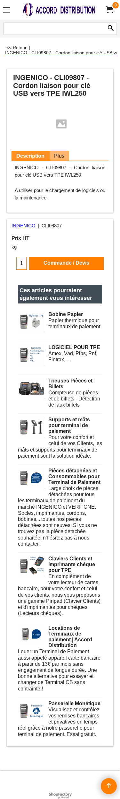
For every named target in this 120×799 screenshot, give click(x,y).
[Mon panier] (109, 10)
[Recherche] (111, 28)
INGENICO (24, 225)
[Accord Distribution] (59, 10)
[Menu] (6, 10)
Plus (59, 156)
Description (30, 156)
